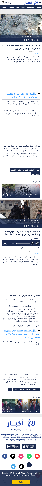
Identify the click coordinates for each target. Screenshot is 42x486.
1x (9, 243)
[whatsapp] (29, 456)
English (7, 2)
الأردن (23, 7)
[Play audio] (5, 243)
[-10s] (32, 243)
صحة (17, 7)
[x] (12, 456)
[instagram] (21, 456)
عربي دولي (36, 53)
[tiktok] (21, 466)
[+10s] (37, 243)
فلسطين (11, 7)
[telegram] (13, 466)
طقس (4, 7)
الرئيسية (39, 7)
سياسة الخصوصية (11, 475)
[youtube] (37, 456)
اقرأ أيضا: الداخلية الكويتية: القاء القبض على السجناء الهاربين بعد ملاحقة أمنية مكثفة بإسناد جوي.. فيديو (21, 334)
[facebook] (4, 456)
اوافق (21, 482)
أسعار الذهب (30, 7)
